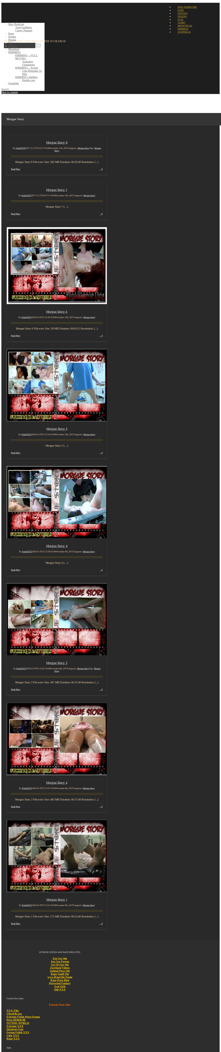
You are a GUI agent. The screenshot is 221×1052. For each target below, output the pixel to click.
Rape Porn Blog (59, 980)
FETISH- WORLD (18, 1023)
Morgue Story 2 (56, 783)
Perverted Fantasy (60, 983)
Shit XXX (60, 989)
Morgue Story (83, 148)
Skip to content (9, 92)
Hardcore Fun (15, 1029)
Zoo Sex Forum (60, 961)
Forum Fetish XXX (18, 1032)
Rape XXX (13, 1038)
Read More (15, 169)
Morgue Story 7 (56, 190)
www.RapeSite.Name (59, 977)
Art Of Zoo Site (60, 964)
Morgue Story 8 (57, 142)
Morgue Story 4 (57, 546)
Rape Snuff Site (60, 974)
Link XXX (13, 1035)
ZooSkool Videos (60, 967)
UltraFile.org (14, 1013)
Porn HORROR (16, 1019)
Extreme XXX (15, 1026)
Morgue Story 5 (56, 429)
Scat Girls (60, 986)
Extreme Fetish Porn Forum (23, 1016)
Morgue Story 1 (56, 900)
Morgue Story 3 (56, 663)
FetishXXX (20, 148)
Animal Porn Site (60, 970)
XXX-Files (13, 1010)
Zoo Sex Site (60, 958)
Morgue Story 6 (57, 312)
